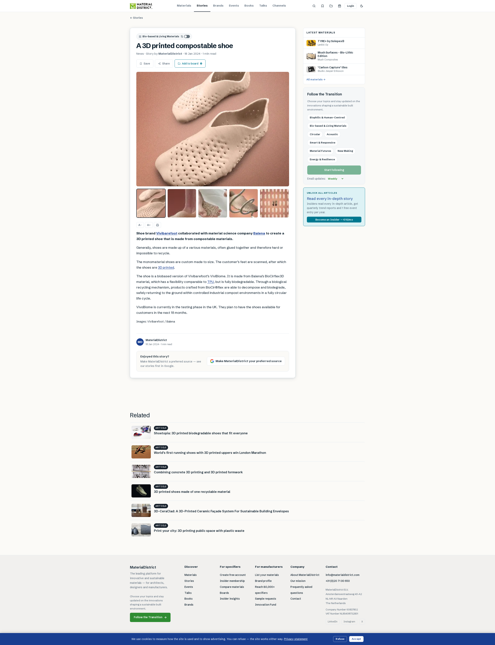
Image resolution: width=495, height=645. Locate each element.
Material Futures (320, 151)
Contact (295, 598)
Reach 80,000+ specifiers (265, 590)
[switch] (185, 36)
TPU (210, 282)
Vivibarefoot (166, 233)
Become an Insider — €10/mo (334, 219)
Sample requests (265, 598)
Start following (334, 170)
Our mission (298, 581)
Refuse (340, 638)
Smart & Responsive (322, 142)
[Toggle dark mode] (361, 6)
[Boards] (331, 6)
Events (234, 5)
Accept (356, 638)
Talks (263, 5)
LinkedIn (332, 621)
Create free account (233, 575)
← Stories (136, 18)
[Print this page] (157, 225)
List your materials (267, 575)
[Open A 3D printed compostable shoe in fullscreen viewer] (212, 129)
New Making (345, 151)
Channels (279, 5)
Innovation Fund (265, 604)
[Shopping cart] (339, 6)
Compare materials (232, 587)
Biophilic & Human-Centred (327, 117)
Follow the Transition (150, 617)
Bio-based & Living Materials (161, 36)
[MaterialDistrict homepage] (141, 6)
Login (350, 5)
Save (147, 63)
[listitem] (151, 203)
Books (249, 5)
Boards (224, 593)
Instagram (349, 621)
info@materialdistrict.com (342, 575)
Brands (218, 5)
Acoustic (332, 134)
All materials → (315, 79)
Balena (259, 233)
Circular (315, 134)
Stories (202, 5)
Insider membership (232, 581)
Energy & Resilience (322, 159)
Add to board (190, 63)
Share (166, 63)
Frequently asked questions (301, 590)
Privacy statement (296, 639)
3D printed (166, 267)
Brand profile (263, 581)
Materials (184, 5)
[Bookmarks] (322, 6)
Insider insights (230, 598)
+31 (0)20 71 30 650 (338, 581)
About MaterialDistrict (304, 575)
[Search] (314, 6)
